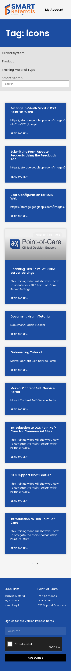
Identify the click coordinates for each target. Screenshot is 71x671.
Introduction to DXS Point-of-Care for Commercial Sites (33, 429)
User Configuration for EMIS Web (31, 197)
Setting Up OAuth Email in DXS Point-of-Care (33, 110)
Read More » (19, 133)
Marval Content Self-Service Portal (32, 390)
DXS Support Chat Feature (30, 475)
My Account (54, 9)
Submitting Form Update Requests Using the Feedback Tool (33, 155)
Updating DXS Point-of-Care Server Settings (32, 271)
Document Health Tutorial (30, 316)
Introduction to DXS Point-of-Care (33, 521)
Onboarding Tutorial (26, 352)
